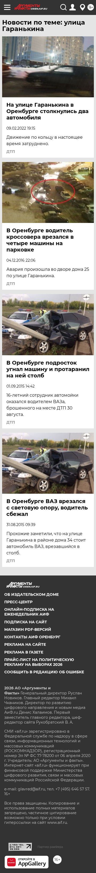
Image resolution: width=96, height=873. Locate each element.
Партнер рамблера (50, 846)
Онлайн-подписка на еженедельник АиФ (29, 612)
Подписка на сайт (25, 622)
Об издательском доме (31, 594)
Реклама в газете (23, 652)
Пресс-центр (18, 602)
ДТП (10, 151)
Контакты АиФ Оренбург (32, 637)
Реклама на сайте (25, 644)
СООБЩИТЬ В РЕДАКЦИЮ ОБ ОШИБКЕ (44, 672)
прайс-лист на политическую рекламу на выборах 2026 (39, 662)
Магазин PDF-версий (27, 629)
